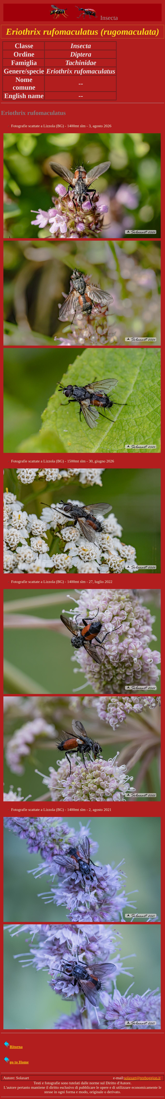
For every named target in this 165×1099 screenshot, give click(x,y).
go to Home (19, 1062)
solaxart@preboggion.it (142, 1078)
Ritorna (16, 1047)
